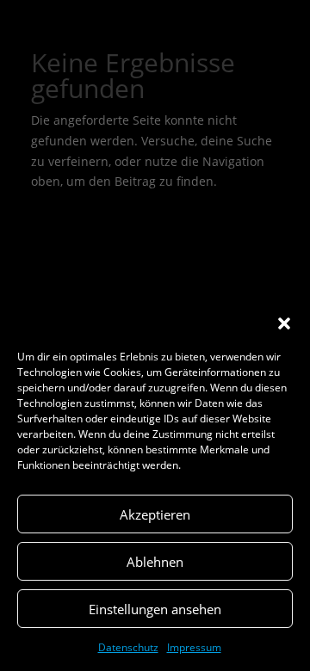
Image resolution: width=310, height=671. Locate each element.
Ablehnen (155, 561)
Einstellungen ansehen (155, 609)
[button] (284, 323)
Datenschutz (128, 647)
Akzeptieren (155, 514)
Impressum (194, 647)
